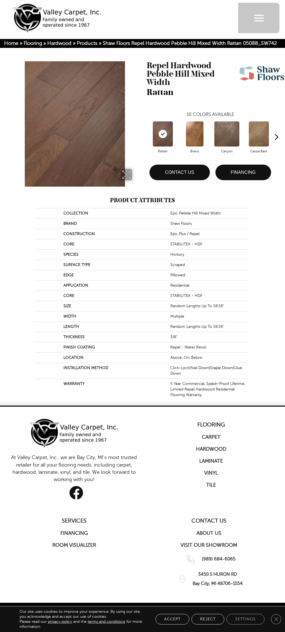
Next (276, 128)
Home (11, 43)
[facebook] (76, 493)
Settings (245, 619)
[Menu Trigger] (259, 18)
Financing (243, 172)
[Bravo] (195, 134)
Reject (208, 619)
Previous (144, 128)
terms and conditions (106, 621)
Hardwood (59, 43)
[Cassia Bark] (258, 134)
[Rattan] (162, 134)
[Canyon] (227, 134)
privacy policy (60, 621)
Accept (172, 619)
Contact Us (179, 172)
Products (87, 43)
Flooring (33, 43)
